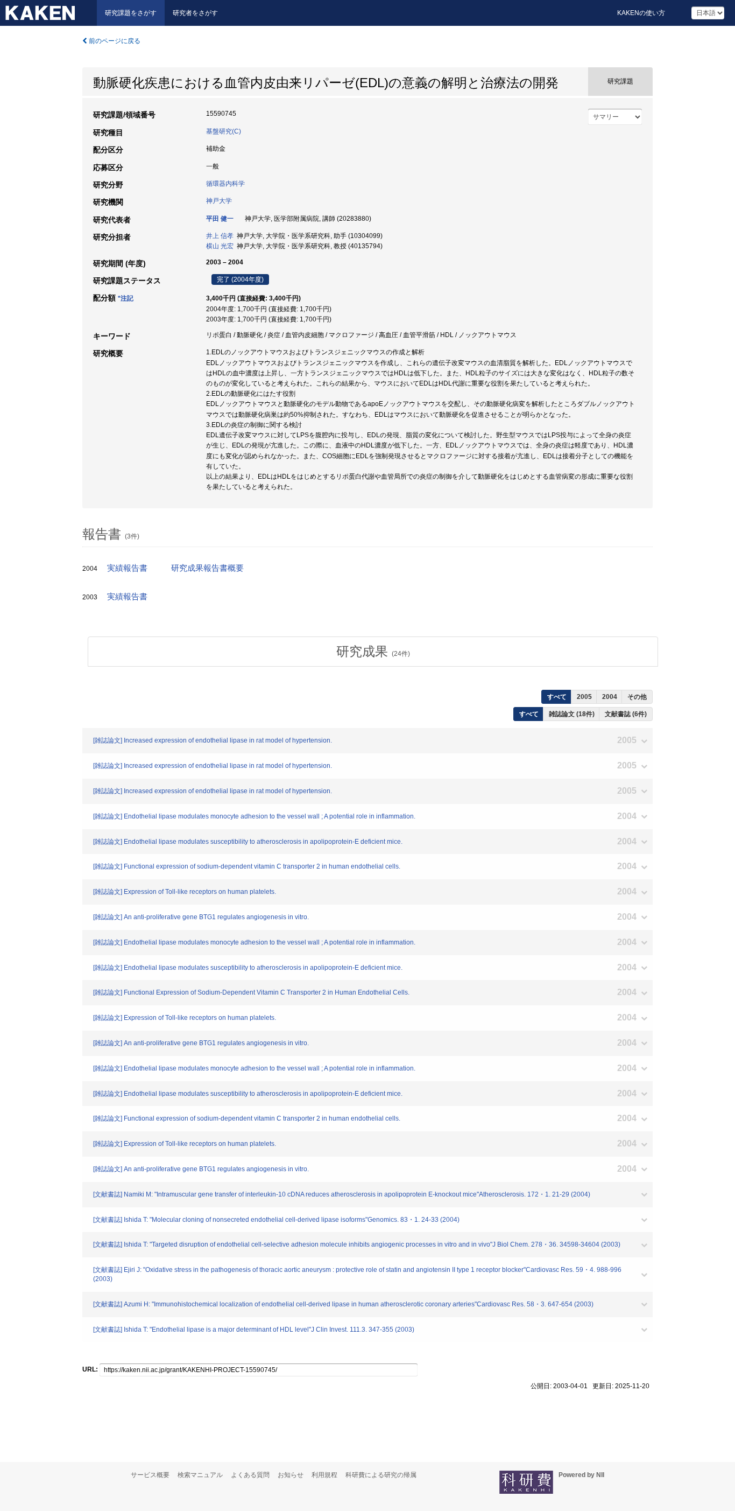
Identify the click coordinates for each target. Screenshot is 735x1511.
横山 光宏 (220, 246)
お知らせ (290, 1475)
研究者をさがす (195, 13)
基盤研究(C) (223, 131)
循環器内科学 (225, 183)
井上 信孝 (220, 236)
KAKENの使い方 (641, 13)
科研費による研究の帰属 (380, 1475)
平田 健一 (220, 218)
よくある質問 (250, 1475)
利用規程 (324, 1475)
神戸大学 (219, 201)
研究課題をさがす (131, 13)
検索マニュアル (200, 1475)
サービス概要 (150, 1475)
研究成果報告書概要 (207, 568)
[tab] (373, 651)
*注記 (125, 298)
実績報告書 (127, 568)
